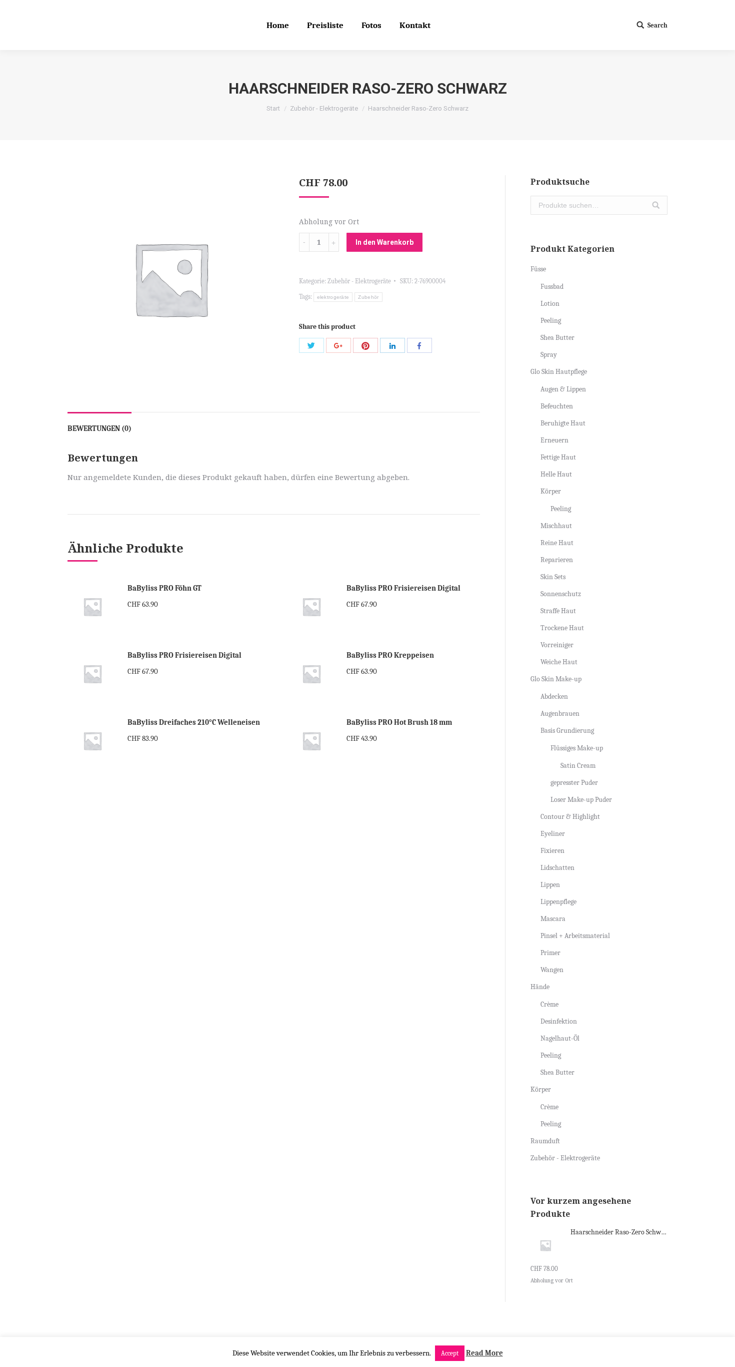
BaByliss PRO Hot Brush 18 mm (399, 722)
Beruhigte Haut (563, 423)
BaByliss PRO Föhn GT (165, 588)
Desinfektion (558, 1021)
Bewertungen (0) (100, 428)
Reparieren (556, 560)
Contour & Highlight (570, 816)
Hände (540, 987)
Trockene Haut (562, 628)
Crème (549, 1004)
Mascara (553, 919)
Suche (656, 205)
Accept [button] (449, 1353)
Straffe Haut (558, 611)
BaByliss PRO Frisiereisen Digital (403, 588)
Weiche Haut (559, 662)
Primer (550, 953)
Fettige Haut (558, 457)
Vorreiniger (557, 645)
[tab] (100, 423)
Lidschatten (557, 867)
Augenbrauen (560, 713)
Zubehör (368, 297)
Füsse (538, 269)
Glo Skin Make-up (556, 679)
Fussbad (552, 286)
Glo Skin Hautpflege (558, 371)
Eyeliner (552, 833)
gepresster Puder (574, 782)
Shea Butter (557, 337)
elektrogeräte (333, 297)
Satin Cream (578, 765)
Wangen (552, 970)
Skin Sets (553, 577)
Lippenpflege (558, 901)
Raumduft (545, 1141)
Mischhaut (556, 526)
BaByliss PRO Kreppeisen (390, 655)
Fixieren (552, 850)
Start (273, 108)
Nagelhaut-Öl (560, 1038)
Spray (548, 354)
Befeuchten (556, 406)
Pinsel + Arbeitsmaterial (575, 936)
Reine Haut (557, 543)
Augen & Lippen (563, 389)
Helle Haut (556, 474)
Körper (550, 491)
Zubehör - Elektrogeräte (324, 108)
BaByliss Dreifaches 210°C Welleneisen (194, 722)
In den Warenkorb (385, 242)
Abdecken (554, 696)
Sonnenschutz (560, 594)
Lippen (550, 884)
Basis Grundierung (567, 730)
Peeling (550, 320)
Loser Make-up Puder (581, 799)
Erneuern (554, 440)
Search (658, 25)
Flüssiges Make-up (576, 748)
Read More (484, 1352)
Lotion (550, 303)
